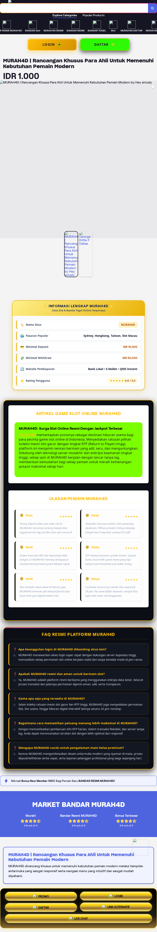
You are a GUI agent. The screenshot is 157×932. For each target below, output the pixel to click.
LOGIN (118, 895)
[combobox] (74, 8)
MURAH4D (27, 435)
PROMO (43, 895)
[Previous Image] (3, 160)
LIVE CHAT (81, 920)
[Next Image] (153, 160)
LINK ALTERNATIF (119, 908)
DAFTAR (43, 908)
